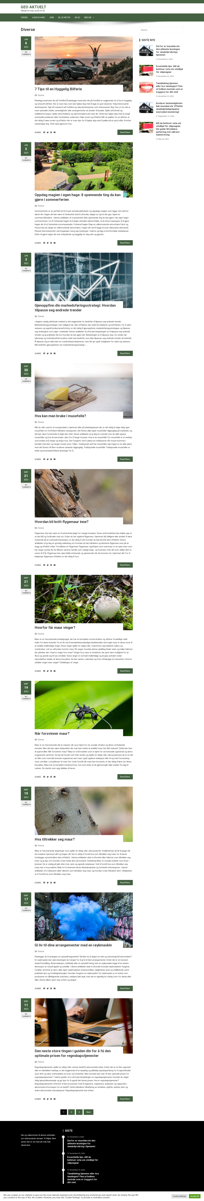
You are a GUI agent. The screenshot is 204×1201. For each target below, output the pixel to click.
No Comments (26, 53)
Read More (125, 132)
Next (88, 1112)
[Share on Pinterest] (51, 132)
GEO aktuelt (33, 7)
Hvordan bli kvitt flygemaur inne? (62, 522)
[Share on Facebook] (44, 132)
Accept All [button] (195, 1196)
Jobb (51, 17)
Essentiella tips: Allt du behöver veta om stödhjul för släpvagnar (169, 69)
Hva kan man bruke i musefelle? (60, 416)
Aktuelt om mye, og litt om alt (33, 11)
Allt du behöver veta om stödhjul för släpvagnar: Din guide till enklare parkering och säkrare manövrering (168, 129)
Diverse (41, 95)
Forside (24, 17)
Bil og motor (64, 17)
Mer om (87, 17)
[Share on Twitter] (47, 132)
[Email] (54, 132)
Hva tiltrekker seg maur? (55, 839)
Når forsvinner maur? (52, 733)
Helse (77, 17)
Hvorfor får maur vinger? (55, 627)
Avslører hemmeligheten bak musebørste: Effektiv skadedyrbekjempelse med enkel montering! (169, 107)
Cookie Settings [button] (179, 1196)
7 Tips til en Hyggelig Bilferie (58, 89)
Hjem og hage (38, 17)
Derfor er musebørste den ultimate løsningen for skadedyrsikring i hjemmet (168, 50)
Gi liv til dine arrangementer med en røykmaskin (73, 945)
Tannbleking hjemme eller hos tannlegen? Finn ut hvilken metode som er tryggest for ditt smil (169, 87)
